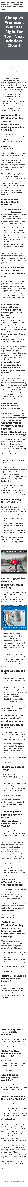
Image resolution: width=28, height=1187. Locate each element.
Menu (4, 9)
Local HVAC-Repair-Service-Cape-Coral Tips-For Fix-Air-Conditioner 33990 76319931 (12, 4)
